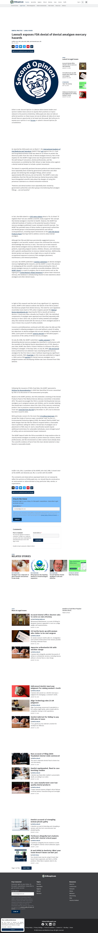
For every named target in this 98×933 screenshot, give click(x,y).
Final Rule (30, 355)
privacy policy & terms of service (49, 515)
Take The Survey (67, 84)
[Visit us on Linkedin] (50, 924)
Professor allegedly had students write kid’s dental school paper (45, 837)
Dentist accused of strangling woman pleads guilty (43, 821)
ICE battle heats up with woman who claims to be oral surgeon (69, 74)
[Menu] (86, 2)
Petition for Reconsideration (21, 390)
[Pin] (28, 46)
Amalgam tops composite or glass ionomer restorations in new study (20, 576)
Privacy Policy (28, 927)
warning (27, 357)
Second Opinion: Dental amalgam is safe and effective (57, 576)
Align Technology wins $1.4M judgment (42, 702)
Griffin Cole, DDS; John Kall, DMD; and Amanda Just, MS (26, 41)
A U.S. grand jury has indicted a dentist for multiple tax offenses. (44, 724)
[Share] (16, 46)
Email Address (17, 506)
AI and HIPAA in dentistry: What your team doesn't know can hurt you (46, 852)
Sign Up (17, 519)
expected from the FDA (26, 410)
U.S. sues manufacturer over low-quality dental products (44, 784)
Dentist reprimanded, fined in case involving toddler (45, 769)
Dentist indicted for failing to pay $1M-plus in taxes (45, 718)
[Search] (82, 2)
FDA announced (54, 349)
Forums (33, 120)
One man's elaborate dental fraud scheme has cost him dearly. (45, 761)
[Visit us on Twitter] (46, 924)
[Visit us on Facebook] (43, 924)
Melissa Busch (36, 635)
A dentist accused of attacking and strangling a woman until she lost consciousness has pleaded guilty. (45, 828)
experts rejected (38, 333)
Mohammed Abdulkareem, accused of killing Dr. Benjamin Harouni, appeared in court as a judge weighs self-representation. (45, 623)
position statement (40, 262)
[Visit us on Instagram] (54, 924)
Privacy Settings (38, 927)
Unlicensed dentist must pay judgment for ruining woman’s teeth (69, 93)
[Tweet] (24, 46)
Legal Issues (28, 30)
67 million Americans (47, 416)
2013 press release (36, 216)
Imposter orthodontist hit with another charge (43, 648)
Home (71, 927)
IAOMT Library (16, 270)
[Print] (13, 46)
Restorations (15, 573)
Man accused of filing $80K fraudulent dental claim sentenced (45, 755)
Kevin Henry (35, 855)
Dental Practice (17, 30)
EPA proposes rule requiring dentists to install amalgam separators (39, 576)
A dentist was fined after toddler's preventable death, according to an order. (45, 776)
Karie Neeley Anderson (38, 619)
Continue (38, 540)
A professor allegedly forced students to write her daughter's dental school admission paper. (45, 843)
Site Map (66, 927)
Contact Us (59, 927)
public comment (44, 340)
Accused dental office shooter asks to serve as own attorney (69, 65)
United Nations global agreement (31, 272)
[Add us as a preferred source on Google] (31, 46)
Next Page (26, 868)
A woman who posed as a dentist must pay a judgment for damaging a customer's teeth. (44, 694)
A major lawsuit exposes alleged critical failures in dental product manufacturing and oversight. (45, 790)
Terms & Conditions (49, 927)
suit (42, 151)
